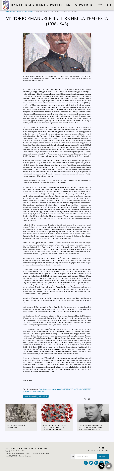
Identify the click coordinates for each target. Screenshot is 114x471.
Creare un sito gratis (25, 456)
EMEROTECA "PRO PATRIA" (25, 11)
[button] (110, 5)
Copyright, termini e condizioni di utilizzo (17, 453)
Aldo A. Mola (43, 396)
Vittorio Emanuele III (30, 396)
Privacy (35, 453)
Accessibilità (45, 453)
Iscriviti (103, 456)
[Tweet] (85, 399)
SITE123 (15, 456)
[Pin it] (89, 399)
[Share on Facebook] (81, 399)
